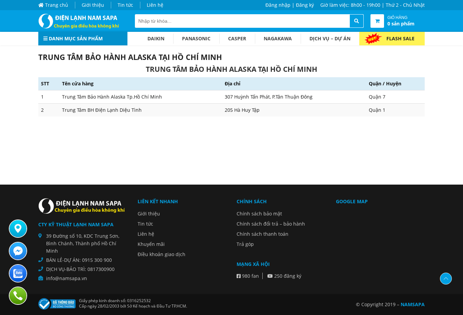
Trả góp (245, 244)
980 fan (250, 276)
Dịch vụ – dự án (329, 38)
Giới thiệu (93, 5)
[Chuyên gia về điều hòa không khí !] (80, 21)
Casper (237, 38)
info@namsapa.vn (66, 278)
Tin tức (125, 5)
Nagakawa (278, 38)
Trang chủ (56, 5)
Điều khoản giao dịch (161, 254)
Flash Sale (400, 38)
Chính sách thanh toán (262, 234)
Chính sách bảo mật (259, 213)
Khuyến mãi (151, 244)
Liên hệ (155, 5)
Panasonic (196, 38)
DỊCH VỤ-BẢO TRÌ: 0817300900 (80, 269)
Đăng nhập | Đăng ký (289, 5)
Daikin (155, 38)
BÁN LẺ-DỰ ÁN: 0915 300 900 (79, 260)
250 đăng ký (287, 276)
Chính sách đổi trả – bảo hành (271, 223)
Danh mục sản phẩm (75, 38)
